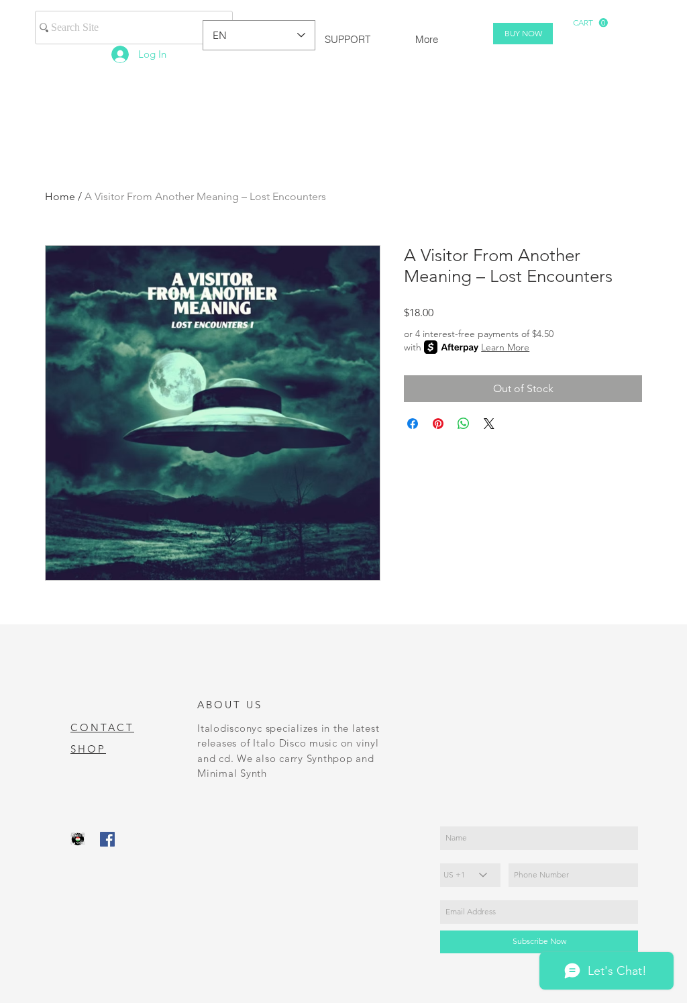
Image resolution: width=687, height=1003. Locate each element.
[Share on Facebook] (413, 424)
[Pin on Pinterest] (438, 424)
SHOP (88, 749)
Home (60, 196)
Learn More (505, 347)
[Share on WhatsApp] (464, 424)
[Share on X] (489, 424)
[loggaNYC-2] (77, 839)
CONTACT (102, 727)
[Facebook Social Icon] (107, 839)
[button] (590, 23)
